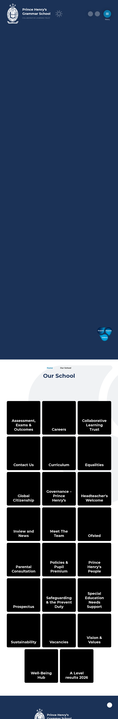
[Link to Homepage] (13, 13)
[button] (109, 705)
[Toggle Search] (97, 13)
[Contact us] (90, 13)
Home (50, 368)
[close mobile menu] (107, 14)
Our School (65, 368)
